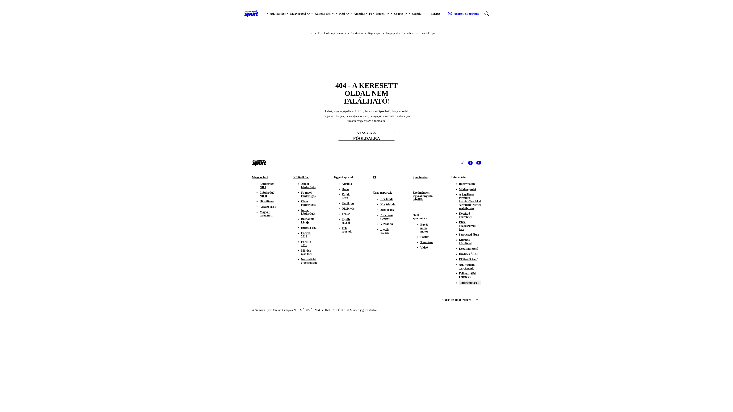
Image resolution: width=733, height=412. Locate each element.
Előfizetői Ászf (468, 259)
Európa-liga (308, 227)
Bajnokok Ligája (307, 220)
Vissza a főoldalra (366, 136)
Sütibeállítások (469, 282)
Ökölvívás (348, 208)
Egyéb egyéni (346, 221)
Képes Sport (374, 33)
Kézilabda (386, 199)
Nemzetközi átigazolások (309, 261)
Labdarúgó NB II (267, 194)
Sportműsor (357, 33)
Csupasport (392, 33)
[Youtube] (478, 163)
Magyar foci (260, 177)
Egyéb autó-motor (424, 228)
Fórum (424, 236)
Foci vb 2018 (306, 234)
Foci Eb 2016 (306, 243)
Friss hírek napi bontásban (332, 33)
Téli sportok (347, 229)
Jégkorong (387, 209)
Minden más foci (306, 252)
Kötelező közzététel (465, 215)
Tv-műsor (426, 242)
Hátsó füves (408, 33)
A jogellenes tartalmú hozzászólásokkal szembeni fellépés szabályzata (470, 201)
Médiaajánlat (467, 189)
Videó (424, 247)
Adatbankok (278, 13)
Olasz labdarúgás (308, 203)
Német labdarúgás (308, 211)
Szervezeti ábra (469, 234)
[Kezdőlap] (251, 13)
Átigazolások (268, 206)
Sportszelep (420, 177)
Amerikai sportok (386, 216)
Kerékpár (348, 203)
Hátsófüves (267, 201)
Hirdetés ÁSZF (469, 254)
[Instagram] (462, 163)
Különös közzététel (465, 241)
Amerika (359, 13)
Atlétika (347, 183)
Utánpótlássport (428, 33)
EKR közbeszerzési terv (467, 226)
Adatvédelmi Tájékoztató (467, 266)
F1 (370, 13)
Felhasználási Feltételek (467, 275)
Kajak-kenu (346, 196)
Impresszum (467, 183)
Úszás (345, 189)
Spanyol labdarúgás (308, 194)
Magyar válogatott (266, 213)
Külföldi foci (301, 177)
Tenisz (346, 214)
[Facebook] (470, 163)
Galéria (416, 13)
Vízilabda (386, 223)
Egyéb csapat (384, 231)
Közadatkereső (468, 248)
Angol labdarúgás (308, 185)
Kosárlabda (388, 204)
